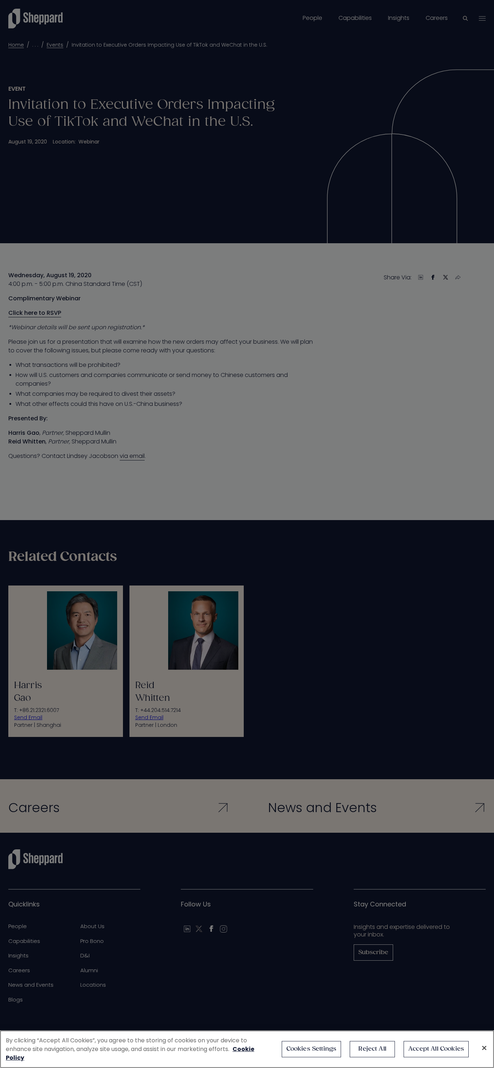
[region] (247, 1049)
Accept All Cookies (436, 1049)
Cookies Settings (311, 1049)
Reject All (372, 1049)
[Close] (484, 1048)
